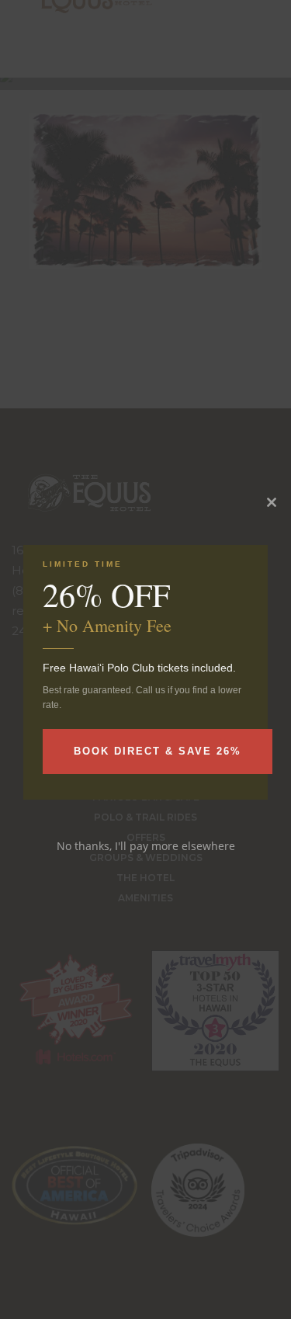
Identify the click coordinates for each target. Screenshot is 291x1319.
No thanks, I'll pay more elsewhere (146, 845)
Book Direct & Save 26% (157, 751)
